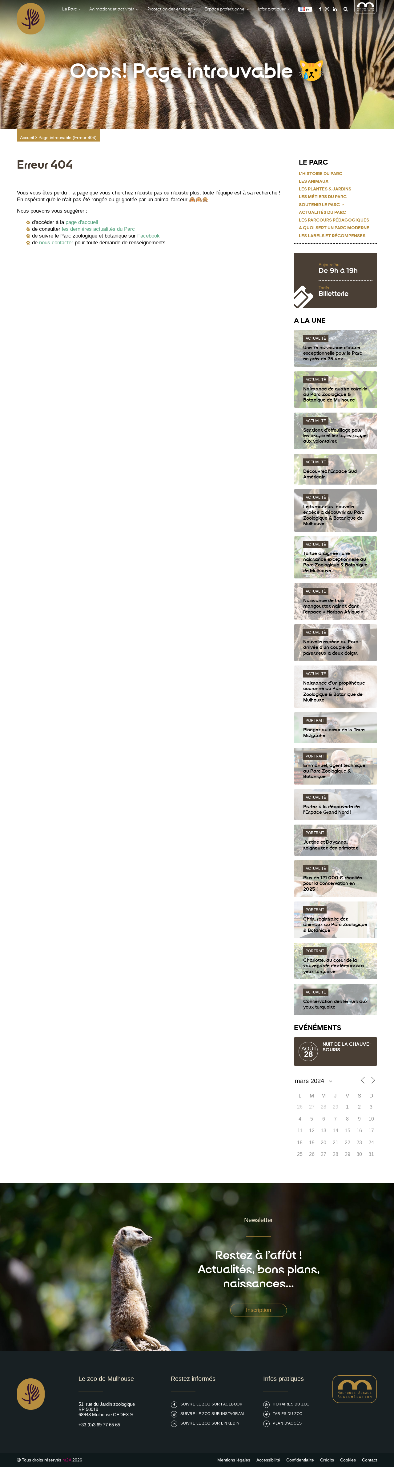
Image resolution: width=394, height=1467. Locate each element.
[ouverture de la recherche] (344, 9)
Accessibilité (268, 1459)
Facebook (148, 236)
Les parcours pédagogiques (334, 220)
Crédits (327, 1459)
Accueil (27, 137)
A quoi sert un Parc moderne (334, 228)
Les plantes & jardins (325, 189)
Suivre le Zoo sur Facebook (211, 1404)
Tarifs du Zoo (288, 1414)
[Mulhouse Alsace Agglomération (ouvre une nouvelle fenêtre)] (365, 12)
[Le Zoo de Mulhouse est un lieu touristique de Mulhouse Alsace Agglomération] (354, 1401)
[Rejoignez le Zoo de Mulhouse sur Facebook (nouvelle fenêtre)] (320, 9)
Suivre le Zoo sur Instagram (212, 1414)
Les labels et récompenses (332, 236)
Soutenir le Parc (319, 205)
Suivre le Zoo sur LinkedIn (209, 1423)
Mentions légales (233, 1459)
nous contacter (56, 243)
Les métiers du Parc (323, 197)
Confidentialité (300, 1459)
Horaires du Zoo (291, 1404)
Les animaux (313, 181)
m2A (66, 1459)
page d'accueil (82, 222)
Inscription (258, 1310)
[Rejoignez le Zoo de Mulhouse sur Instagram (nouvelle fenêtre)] (327, 9)
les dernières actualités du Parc (98, 229)
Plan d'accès (287, 1423)
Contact (369, 1459)
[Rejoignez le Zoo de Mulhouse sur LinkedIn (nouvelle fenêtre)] (335, 9)
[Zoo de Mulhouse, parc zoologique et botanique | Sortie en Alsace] (31, 1425)
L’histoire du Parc (320, 174)
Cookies (348, 1459)
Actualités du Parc (322, 212)
